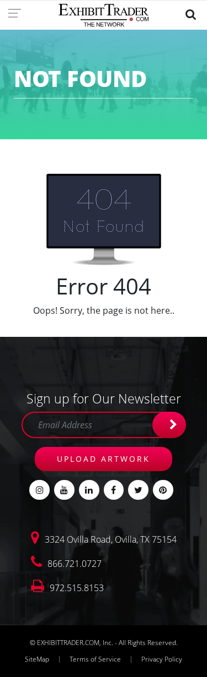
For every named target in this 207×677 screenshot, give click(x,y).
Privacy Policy (161, 659)
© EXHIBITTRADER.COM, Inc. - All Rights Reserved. (104, 642)
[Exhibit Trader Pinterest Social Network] (163, 490)
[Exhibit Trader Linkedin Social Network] (89, 490)
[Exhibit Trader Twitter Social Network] (138, 490)
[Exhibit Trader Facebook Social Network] (114, 490)
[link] (18, 12)
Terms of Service (95, 659)
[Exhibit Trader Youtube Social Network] (64, 490)
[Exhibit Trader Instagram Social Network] (39, 490)
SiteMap (37, 659)
